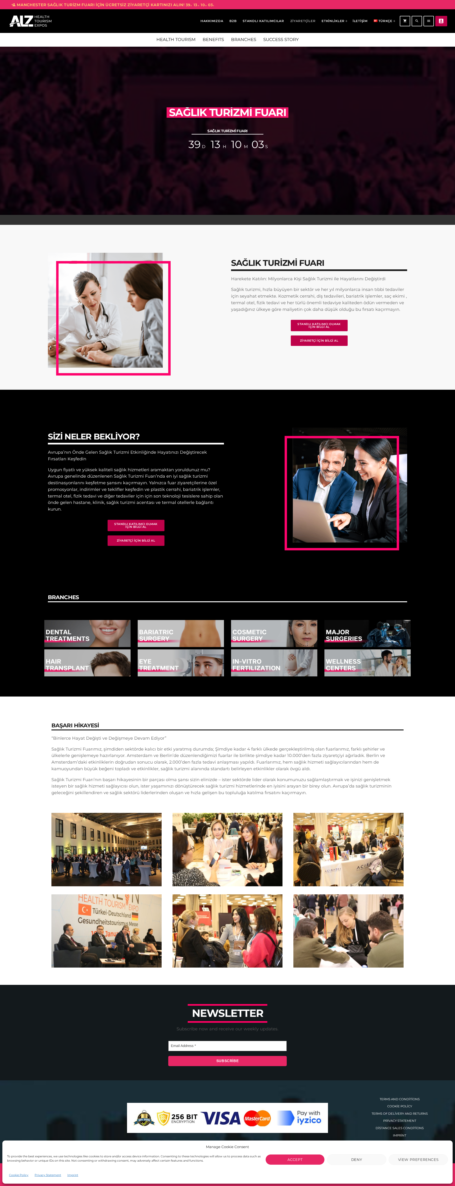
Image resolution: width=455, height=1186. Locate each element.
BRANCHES (243, 39)
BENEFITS (213, 39)
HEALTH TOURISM (176, 39)
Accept (295, 1159)
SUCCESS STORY (281, 39)
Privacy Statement (48, 1175)
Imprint (72, 1175)
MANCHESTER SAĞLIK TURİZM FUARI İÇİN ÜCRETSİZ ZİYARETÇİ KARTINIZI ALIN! (112, 5)
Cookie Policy (18, 1175)
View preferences (418, 1159)
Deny (356, 1159)
